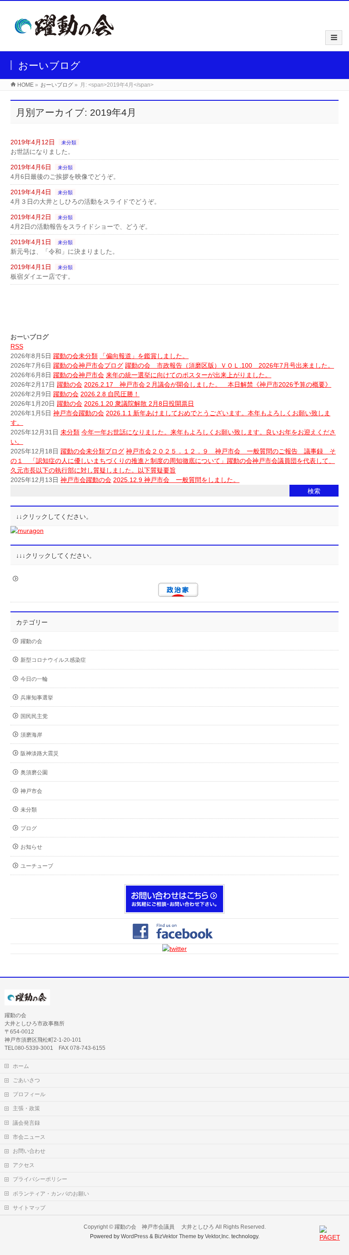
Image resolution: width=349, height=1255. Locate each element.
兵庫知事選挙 (36, 697)
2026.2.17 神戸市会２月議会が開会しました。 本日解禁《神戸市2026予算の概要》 (207, 384)
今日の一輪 (34, 679)
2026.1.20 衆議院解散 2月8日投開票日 (139, 403)
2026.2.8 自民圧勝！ (110, 394)
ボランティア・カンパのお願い (51, 1194)
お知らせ (31, 847)
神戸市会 (91, 365)
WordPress (134, 1236)
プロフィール (29, 1094)
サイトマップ (29, 1208)
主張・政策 (26, 1108)
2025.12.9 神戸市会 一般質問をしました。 (176, 479)
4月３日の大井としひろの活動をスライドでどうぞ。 (85, 201)
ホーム (21, 1066)
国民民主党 (34, 716)
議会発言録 (26, 1123)
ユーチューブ (36, 866)
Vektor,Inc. (217, 1236)
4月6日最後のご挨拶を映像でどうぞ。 (65, 176)
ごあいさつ (26, 1080)
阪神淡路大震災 (39, 753)
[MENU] (333, 37)
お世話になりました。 (42, 151)
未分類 (68, 142)
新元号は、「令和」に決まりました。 (64, 251)
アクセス (24, 1165)
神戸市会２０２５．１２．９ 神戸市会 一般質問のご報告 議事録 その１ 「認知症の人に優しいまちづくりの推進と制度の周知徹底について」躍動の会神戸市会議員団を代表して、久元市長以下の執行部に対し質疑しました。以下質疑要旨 (173, 461)
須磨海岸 (31, 735)
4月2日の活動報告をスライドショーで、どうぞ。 (80, 226)
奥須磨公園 (34, 772)
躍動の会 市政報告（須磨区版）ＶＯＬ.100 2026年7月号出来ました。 (229, 365)
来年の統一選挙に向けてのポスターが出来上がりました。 (188, 375)
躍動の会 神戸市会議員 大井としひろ (165, 1227)
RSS (16, 346)
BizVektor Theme (175, 1236)
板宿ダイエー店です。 (42, 276)
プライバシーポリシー (40, 1179)
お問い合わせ (29, 1151)
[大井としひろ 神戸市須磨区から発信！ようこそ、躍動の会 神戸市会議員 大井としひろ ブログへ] (65, 41)
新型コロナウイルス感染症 (53, 660)
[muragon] (27, 530)
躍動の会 (66, 355)
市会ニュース (29, 1137)
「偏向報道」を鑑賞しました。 (144, 355)
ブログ (113, 365)
